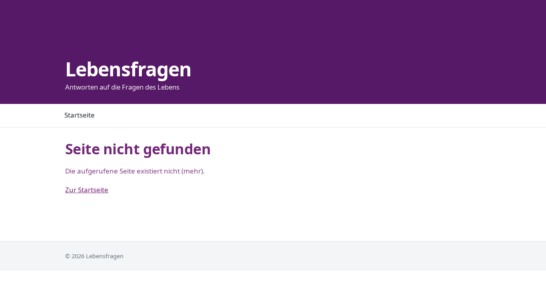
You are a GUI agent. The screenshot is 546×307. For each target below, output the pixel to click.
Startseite (79, 115)
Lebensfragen (128, 69)
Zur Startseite (86, 189)
